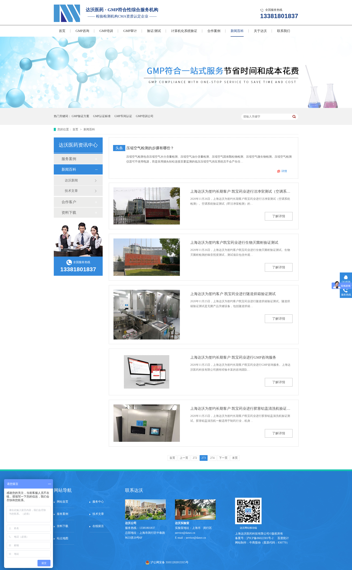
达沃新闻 (71, 180)
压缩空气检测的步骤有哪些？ (150, 148)
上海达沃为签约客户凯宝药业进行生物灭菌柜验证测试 (234, 243)
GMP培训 (106, 31)
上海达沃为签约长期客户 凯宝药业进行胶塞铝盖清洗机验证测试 (241, 408)
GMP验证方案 (80, 116)
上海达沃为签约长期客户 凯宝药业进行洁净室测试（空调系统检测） (241, 191)
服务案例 (69, 159)
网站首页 (62, 501)
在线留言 (98, 526)
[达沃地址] (195, 518)
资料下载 (69, 213)
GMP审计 (130, 31)
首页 (62, 31)
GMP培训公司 (144, 116)
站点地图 (62, 538)
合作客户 (69, 202)
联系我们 (283, 31)
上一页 (184, 457)
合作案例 (213, 31)
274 (212, 457)
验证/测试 (154, 31)
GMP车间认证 (123, 116)
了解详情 (278, 216)
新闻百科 (237, 31)
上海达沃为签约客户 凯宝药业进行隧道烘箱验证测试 (233, 294)
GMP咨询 (82, 31)
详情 (284, 171)
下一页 (223, 457)
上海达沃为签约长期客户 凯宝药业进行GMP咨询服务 (233, 357)
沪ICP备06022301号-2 (259, 538)
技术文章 (71, 190)
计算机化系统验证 (184, 31)
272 (195, 457)
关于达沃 (260, 31)
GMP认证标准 (102, 116)
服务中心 (98, 501)
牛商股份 (255, 542)
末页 (235, 457)
